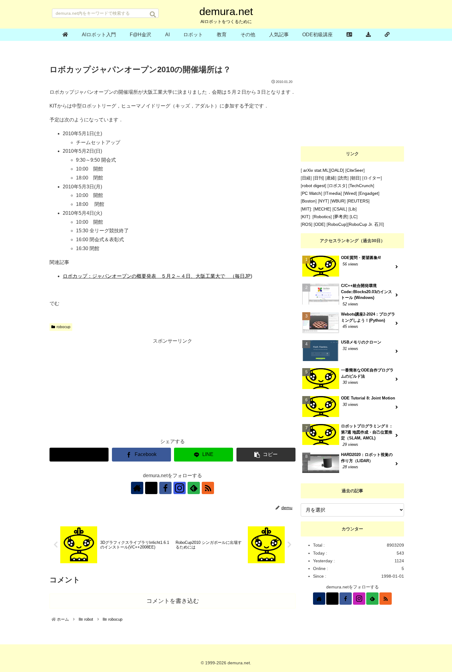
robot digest (313, 185)
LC (353, 216)
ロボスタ (337, 185)
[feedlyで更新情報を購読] (194, 488)
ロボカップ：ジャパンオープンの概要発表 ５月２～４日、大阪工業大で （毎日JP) (157, 276)
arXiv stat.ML (315, 170)
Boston (308, 200)
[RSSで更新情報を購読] (208, 488)
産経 (331, 177)
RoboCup (337, 224)
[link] (387, 35)
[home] (65, 35)
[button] (153, 14)
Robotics (322, 216)
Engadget (368, 193)
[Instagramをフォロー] (179, 488)
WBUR (337, 200)
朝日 (355, 177)
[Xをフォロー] (151, 488)
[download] (368, 35)
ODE (319, 224)
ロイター (372, 177)
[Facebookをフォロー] (165, 488)
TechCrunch (361, 185)
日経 (306, 177)
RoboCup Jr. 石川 (366, 224)
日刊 (318, 177)
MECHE (322, 208)
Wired (350, 193)
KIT (305, 216)
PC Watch (311, 193)
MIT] (306, 208)
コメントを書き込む (172, 601)
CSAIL (340, 208)
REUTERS (358, 200)
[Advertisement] (172, 388)
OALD (337, 170)
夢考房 (340, 216)
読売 (343, 177)
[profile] (349, 35)
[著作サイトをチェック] (137, 488)
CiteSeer (355, 170)
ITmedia (333, 193)
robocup (63, 327)
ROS (306, 224)
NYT (323, 200)
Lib (352, 208)
